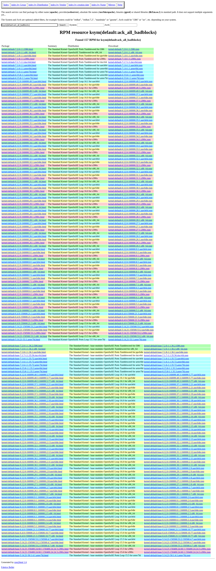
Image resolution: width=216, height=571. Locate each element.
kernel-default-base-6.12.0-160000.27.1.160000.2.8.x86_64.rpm (174, 484)
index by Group (18, 5)
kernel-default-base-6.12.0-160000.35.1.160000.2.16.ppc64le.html (32, 413)
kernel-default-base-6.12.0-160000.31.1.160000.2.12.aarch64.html (32, 449)
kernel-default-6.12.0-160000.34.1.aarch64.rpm (130, 133)
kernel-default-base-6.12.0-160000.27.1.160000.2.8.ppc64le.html (32, 481)
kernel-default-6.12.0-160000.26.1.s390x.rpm (129, 243)
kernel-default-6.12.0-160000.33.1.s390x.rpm (129, 152)
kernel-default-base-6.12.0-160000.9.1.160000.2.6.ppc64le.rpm (173, 500)
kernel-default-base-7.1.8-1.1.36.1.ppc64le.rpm (166, 352)
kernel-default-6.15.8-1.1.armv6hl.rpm (126, 75)
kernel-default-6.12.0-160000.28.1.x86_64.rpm (130, 220)
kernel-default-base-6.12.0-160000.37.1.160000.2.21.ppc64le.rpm (174, 387)
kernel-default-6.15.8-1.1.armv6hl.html (20, 75)
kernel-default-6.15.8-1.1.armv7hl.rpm (126, 78)
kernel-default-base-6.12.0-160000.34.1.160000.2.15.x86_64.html (32, 426)
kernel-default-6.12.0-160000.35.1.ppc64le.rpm (130, 123)
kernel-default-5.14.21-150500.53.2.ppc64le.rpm (131, 330)
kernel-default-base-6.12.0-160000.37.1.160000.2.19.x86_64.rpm (174, 397)
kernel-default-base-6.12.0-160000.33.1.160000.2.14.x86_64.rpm (174, 436)
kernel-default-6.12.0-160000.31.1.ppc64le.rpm (130, 175)
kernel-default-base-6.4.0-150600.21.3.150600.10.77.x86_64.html (32, 536)
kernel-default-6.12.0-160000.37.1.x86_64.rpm (130, 104)
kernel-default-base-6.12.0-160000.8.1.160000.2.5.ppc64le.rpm (173, 510)
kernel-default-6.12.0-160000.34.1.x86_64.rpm (130, 143)
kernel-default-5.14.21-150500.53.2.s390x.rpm (130, 333)
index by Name (99, 5)
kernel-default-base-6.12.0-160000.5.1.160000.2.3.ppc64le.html (31, 526)
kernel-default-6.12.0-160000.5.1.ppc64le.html (23, 304)
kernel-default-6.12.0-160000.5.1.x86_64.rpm (129, 310)
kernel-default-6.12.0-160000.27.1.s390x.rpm (129, 230)
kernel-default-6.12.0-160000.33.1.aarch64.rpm (130, 146)
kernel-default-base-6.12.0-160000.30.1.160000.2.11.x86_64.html (32, 465)
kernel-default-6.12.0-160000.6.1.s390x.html (22, 294)
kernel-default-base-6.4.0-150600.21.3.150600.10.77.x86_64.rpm (174, 536)
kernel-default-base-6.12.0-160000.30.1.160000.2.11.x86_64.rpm (174, 465)
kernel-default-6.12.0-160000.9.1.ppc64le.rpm (129, 252)
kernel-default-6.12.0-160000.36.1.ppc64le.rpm (130, 110)
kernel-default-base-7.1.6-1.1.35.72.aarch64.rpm (166, 358)
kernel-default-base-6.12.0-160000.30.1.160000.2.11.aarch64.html (32, 458)
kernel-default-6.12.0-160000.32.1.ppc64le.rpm (130, 162)
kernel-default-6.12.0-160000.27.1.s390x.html (23, 230)
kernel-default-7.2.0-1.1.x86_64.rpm (125, 52)
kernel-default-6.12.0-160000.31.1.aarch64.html (24, 172)
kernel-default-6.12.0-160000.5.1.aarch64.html (23, 301)
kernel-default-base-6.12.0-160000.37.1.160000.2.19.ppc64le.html (32, 394)
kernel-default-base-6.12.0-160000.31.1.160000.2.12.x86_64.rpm (174, 455)
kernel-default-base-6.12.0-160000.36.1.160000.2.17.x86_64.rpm (174, 407)
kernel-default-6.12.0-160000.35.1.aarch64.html (24, 120)
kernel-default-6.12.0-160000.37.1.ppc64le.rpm (130, 97)
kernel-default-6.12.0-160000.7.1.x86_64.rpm (129, 284)
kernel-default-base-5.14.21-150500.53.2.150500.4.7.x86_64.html (32, 545)
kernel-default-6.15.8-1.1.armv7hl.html (20, 78)
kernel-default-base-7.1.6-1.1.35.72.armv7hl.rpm (166, 365)
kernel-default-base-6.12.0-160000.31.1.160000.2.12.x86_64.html (32, 455)
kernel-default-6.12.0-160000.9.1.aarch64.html (23, 249)
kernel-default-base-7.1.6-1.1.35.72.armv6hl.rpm (166, 362)
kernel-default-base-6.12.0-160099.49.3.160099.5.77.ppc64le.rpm (174, 378)
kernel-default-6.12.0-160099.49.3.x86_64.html (24, 91)
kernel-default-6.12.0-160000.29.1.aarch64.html (24, 197)
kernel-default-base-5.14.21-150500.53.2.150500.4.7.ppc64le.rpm (174, 542)
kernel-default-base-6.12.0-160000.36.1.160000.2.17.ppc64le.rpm (174, 404)
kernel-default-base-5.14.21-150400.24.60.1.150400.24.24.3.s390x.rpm (177, 549)
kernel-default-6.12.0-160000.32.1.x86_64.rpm (130, 168)
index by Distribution (38, 5)
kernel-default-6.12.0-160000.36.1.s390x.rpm (129, 113)
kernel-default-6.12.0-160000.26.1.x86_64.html (24, 246)
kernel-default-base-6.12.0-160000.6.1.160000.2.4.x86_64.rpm (173, 523)
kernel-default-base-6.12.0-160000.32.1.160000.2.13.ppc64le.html (32, 442)
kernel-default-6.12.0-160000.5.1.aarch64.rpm (129, 301)
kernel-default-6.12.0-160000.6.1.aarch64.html (23, 288)
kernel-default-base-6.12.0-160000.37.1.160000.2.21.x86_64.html (32, 391)
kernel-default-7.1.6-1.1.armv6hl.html (19, 68)
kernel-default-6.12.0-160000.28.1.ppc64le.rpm (130, 213)
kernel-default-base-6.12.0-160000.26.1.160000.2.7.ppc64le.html (32, 491)
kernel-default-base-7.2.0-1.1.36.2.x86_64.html (23, 349)
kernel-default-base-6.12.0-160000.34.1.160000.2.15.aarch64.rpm (174, 420)
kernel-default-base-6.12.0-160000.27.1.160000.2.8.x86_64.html (32, 484)
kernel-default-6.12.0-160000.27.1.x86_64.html (24, 233)
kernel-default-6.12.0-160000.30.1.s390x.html (23, 191)
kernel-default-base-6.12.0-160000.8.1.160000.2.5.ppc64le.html (31, 510)
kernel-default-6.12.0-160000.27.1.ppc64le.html (24, 226)
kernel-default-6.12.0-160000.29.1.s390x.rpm (129, 204)
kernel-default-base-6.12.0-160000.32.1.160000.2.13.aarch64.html (32, 439)
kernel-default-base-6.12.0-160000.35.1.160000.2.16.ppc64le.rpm (174, 413)
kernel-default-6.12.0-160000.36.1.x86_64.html (24, 117)
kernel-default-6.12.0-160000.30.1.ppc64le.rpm (130, 188)
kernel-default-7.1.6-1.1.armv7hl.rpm (125, 72)
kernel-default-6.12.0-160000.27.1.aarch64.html (24, 223)
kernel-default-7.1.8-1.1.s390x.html (18, 59)
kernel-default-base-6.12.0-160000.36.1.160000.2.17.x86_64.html (32, 407)
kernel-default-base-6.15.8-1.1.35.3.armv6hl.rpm (166, 368)
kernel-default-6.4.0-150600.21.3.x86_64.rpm (129, 323)
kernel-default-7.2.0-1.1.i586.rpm (123, 49)
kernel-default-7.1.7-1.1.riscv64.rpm (125, 62)
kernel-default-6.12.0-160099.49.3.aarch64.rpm (130, 81)
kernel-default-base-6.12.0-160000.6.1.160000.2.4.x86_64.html (31, 523)
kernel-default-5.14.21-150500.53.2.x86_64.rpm (130, 336)
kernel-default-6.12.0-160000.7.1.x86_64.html (23, 284)
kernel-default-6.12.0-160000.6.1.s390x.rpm (128, 294)
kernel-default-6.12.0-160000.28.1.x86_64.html (24, 220)
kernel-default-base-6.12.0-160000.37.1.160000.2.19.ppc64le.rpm (174, 394)
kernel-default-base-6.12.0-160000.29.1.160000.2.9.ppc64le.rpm (174, 471)
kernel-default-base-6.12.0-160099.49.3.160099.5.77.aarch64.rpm (174, 374)
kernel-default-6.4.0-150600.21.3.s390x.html (22, 320)
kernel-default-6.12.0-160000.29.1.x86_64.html (24, 207)
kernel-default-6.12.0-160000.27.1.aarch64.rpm (130, 223)
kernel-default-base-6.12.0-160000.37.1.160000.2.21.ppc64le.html (32, 387)
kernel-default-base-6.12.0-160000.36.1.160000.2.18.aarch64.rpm (174, 400)
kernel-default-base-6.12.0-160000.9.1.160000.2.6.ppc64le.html (31, 500)
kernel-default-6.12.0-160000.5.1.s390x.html (22, 307)
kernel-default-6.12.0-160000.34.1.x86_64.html (24, 143)
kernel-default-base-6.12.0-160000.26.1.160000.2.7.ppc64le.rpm (174, 491)
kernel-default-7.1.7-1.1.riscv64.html (19, 62)
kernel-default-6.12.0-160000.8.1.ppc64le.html (23, 265)
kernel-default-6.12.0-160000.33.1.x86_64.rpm (130, 155)
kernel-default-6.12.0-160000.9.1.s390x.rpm (128, 255)
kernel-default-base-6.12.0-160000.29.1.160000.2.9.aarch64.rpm (174, 468)
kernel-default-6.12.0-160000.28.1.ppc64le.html (24, 213)
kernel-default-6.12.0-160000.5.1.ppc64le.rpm (129, 304)
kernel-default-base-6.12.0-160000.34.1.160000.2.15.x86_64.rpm (174, 426)
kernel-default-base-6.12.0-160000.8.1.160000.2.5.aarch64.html (31, 507)
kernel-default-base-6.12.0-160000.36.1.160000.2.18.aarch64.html (32, 400)
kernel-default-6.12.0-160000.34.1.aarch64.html (24, 133)
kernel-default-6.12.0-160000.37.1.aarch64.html (24, 94)
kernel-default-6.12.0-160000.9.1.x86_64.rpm (129, 259)
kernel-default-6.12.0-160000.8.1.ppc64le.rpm (129, 265)
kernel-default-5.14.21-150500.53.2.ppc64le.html (24, 330)
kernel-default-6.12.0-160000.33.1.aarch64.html (24, 146)
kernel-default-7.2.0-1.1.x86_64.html (19, 52)
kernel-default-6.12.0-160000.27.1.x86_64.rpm (130, 233)
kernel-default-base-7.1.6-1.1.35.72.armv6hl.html (24, 362)
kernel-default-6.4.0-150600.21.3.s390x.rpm (128, 320)
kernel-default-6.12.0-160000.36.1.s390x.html (23, 113)
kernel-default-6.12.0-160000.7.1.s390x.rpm (128, 281)
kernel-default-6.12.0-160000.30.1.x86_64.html (24, 194)
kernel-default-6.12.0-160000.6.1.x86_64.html (23, 297)
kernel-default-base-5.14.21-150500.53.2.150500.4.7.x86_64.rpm (174, 545)
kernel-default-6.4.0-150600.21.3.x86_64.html (23, 323)
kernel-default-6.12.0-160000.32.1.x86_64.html (24, 168)
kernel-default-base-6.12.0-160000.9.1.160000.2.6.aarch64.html (31, 497)
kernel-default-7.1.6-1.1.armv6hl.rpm (125, 68)
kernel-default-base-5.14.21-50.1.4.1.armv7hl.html (25, 555)
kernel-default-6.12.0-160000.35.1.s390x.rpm (129, 126)
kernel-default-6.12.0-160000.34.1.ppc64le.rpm (130, 136)
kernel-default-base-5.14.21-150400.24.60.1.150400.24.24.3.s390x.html (35, 549)
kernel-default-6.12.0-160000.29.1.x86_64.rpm (130, 207)
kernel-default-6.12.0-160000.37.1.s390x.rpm (129, 101)
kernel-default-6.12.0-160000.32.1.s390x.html (23, 165)
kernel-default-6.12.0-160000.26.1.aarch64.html (24, 236)
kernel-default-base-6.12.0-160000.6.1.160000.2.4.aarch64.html (31, 516)
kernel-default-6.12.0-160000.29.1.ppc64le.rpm (130, 201)
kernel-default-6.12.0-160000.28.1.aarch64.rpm (130, 210)
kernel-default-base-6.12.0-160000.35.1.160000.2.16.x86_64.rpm (174, 416)
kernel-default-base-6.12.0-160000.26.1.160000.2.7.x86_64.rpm (174, 494)
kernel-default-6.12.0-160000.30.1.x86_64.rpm (130, 194)
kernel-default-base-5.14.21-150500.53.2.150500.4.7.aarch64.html (32, 539)
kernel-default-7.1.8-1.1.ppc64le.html (19, 55)
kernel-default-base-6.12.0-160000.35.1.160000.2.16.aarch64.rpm (174, 410)
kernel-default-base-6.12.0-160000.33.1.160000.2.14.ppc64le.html (32, 433)
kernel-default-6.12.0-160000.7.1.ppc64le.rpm (129, 278)
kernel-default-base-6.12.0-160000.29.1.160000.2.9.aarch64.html (32, 468)
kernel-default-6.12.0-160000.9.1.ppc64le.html (23, 252)
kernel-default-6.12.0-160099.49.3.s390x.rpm (129, 88)
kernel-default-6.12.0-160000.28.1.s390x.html (23, 217)
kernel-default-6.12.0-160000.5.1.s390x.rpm (128, 307)
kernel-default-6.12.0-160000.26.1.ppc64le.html (24, 239)
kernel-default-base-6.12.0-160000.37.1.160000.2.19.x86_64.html (32, 397)
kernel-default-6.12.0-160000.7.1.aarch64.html (23, 275)
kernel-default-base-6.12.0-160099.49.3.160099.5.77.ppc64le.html (32, 378)
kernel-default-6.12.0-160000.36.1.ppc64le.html (24, 110)
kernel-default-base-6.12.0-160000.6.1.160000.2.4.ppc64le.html (31, 520)
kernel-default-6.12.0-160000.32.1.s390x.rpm (129, 165)
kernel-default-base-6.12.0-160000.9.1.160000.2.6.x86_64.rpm (173, 504)
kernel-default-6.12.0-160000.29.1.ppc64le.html (24, 201)
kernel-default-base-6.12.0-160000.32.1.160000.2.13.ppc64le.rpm (174, 442)
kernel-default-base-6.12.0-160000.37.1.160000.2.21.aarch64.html (32, 384)
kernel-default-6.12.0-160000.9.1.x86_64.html (23, 259)
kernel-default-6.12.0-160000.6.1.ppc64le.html (23, 291)
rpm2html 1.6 (20, 562)
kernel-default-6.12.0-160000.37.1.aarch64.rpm (130, 94)
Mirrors (111, 5)
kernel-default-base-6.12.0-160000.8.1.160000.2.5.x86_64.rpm (173, 513)
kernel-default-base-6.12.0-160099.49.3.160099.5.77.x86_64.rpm (174, 381)
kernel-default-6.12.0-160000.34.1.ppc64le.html (24, 136)
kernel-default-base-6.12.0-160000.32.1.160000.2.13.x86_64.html (32, 445)
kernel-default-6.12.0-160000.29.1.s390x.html (23, 204)
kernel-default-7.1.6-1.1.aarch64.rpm (125, 65)
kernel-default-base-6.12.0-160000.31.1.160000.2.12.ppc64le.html (32, 452)
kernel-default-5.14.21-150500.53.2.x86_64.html (24, 336)
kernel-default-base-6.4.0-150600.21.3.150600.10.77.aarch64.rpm (174, 529)
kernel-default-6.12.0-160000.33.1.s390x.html (23, 152)
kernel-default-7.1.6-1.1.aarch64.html (19, 65)
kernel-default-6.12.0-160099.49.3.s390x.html (23, 88)
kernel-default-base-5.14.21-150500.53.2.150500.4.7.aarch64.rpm (174, 539)
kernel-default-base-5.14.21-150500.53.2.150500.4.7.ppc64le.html (32, 542)
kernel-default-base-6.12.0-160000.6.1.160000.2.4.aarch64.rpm (173, 516)
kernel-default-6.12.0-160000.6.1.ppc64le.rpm (129, 291)
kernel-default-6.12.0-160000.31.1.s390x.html (23, 178)
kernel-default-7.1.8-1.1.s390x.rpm (124, 59)
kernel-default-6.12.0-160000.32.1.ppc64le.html (24, 162)
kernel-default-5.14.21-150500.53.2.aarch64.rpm (131, 326)
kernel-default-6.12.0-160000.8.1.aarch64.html (23, 262)
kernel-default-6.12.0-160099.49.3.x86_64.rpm (130, 91)
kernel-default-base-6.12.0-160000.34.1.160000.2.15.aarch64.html (32, 420)
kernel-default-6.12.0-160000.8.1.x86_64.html (23, 272)
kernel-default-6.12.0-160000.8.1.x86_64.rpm (129, 272)
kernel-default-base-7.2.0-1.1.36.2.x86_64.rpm (165, 349)
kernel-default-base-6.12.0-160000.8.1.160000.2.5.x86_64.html (31, 513)
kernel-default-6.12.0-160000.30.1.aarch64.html (24, 184)
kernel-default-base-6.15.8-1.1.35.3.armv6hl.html (24, 368)
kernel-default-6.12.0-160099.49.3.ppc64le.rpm (130, 84)
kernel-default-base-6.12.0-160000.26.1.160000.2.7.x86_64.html (32, 494)
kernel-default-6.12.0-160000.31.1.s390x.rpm (129, 178)
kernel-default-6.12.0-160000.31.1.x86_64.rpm (130, 181)
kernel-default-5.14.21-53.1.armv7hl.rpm (127, 339)
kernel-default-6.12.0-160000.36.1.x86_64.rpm (130, 117)
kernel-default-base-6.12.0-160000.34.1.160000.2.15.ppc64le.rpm (174, 423)
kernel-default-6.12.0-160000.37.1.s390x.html (23, 101)
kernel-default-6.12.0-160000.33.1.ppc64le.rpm (130, 149)
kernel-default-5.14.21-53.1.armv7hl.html (21, 339)
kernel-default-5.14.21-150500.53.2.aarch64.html (24, 326)
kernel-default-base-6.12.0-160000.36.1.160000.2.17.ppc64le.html (32, 404)
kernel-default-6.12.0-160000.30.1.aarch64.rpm (130, 184)
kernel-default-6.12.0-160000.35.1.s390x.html (23, 126)
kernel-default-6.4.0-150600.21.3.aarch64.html (23, 313)
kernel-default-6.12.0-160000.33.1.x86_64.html (24, 155)
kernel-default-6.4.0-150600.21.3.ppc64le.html (23, 317)
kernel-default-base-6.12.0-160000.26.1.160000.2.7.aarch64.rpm (174, 487)
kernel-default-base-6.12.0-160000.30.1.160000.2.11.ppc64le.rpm (174, 462)
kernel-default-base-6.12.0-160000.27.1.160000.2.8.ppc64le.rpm (174, 481)
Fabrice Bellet (7, 567)
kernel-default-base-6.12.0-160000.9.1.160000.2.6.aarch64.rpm (173, 497)
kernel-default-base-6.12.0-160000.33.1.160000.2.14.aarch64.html (32, 429)
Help (120, 5)
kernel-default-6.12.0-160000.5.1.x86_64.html (23, 310)
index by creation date (79, 5)
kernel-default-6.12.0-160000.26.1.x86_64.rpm (130, 246)
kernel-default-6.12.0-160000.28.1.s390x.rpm (129, 217)
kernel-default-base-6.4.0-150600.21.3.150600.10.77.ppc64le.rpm (174, 533)
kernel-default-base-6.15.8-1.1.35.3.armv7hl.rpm (166, 371)
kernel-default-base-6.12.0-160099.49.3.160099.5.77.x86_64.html (32, 381)
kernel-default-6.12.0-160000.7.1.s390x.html (22, 281)
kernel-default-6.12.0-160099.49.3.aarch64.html (24, 81)
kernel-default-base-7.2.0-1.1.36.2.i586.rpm (164, 345)
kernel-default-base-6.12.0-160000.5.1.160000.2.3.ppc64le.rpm (173, 526)
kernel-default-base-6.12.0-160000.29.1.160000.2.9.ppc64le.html (32, 471)
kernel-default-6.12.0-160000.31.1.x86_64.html (24, 181)
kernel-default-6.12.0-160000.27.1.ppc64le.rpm (130, 226)
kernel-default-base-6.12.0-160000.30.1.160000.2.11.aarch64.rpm (174, 458)
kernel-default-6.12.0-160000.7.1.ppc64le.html (23, 278)
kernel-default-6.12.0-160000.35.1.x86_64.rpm (130, 130)
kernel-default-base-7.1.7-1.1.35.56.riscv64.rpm (166, 355)
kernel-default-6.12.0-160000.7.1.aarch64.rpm (129, 275)
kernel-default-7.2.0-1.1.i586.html (17, 49)
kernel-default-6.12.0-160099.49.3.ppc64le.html (24, 84)
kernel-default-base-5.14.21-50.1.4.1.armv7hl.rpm (167, 555)
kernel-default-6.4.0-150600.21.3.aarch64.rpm (129, 313)
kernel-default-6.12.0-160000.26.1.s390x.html (23, 243)
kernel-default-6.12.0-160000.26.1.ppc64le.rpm (130, 239)
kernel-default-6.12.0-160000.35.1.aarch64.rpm (130, 120)
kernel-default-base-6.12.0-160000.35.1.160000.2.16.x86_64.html (32, 416)
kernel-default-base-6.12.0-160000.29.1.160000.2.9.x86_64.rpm (174, 474)
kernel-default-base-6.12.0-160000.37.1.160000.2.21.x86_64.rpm (174, 391)
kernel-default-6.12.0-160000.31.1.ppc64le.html (24, 175)
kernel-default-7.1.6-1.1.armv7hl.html (19, 72)
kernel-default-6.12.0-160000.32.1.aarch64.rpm (130, 159)
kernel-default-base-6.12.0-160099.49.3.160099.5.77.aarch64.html (32, 374)
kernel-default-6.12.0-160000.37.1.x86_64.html (24, 104)
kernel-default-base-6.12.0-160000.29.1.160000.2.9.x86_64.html (32, 474)
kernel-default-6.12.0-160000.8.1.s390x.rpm (128, 268)
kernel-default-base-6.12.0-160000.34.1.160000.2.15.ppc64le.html (32, 423)
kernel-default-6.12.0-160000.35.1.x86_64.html (24, 130)
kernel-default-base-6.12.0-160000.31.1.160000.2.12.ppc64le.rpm (174, 452)
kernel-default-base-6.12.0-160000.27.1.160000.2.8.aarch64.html (32, 478)
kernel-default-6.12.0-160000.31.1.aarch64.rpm (130, 172)
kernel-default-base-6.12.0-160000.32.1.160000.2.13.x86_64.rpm (174, 445)
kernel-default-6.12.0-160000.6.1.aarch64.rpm (129, 288)
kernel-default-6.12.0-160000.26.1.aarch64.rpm (130, 236)
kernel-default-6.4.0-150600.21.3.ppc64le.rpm (129, 317)
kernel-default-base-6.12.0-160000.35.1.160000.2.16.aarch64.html (32, 410)
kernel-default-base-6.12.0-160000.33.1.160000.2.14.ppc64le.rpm (174, 433)
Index (6, 5)
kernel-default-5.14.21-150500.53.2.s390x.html (24, 333)
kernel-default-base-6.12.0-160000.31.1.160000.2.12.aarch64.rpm (174, 449)
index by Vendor (58, 5)
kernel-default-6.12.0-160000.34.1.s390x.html (23, 139)
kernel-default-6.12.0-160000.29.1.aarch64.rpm (130, 197)
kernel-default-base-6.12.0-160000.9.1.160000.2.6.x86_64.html (31, 504)
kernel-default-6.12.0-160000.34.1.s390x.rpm (129, 139)
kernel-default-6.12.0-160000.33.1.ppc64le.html (24, 149)
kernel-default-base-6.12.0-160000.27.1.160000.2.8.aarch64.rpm (174, 478)
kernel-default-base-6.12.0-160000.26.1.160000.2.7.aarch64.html (32, 487)
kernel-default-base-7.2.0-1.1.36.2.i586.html (22, 345)
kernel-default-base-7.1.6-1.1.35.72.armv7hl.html (24, 365)
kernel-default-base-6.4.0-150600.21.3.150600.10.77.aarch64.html (32, 529)
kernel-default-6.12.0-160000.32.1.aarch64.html (24, 159)
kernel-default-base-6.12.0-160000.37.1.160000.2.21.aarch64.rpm (174, 384)
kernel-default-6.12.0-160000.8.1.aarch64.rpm (129, 262)
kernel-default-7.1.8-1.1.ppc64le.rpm (125, 55)
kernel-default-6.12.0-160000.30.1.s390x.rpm (129, 191)
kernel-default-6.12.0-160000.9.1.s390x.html (22, 255)
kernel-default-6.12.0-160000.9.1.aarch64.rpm (129, 249)
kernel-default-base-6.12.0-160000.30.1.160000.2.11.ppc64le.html (32, 462)
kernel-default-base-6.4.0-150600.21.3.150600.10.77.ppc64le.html (32, 533)
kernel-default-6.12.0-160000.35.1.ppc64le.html (24, 123)
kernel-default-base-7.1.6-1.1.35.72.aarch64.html (24, 358)
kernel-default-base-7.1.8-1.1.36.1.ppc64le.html (24, 352)
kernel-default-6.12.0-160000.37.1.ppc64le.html (24, 97)
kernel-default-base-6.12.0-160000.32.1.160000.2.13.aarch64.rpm (174, 439)
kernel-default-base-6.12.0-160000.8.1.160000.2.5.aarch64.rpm (173, 507)
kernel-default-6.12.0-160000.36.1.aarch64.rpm (130, 107)
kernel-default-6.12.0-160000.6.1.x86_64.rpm (129, 297)
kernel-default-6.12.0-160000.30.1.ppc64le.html (24, 188)
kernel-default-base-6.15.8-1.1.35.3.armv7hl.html (24, 371)
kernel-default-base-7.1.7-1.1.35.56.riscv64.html (24, 355)
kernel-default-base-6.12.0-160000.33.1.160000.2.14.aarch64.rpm (174, 429)
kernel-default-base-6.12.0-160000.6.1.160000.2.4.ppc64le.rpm (173, 520)
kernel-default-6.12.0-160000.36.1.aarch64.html (24, 107)
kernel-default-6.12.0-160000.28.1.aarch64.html (24, 210)
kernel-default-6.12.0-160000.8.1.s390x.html (22, 268)
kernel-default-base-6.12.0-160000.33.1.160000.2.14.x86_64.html (32, 436)
